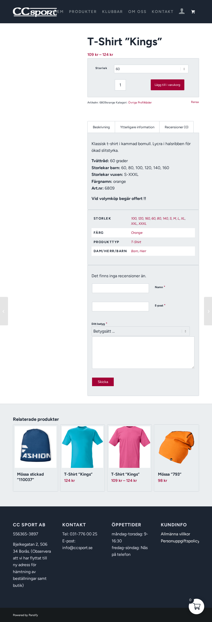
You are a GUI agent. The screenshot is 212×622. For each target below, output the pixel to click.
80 (159, 218)
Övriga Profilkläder (140, 102)
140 (165, 218)
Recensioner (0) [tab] (176, 127)
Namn (160, 287)
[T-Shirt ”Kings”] (4, 311)
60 (153, 218)
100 (134, 218)
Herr (143, 251)
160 (147, 218)
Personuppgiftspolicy (180, 540)
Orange (136, 233)
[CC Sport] (35, 11)
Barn (134, 251)
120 (140, 218)
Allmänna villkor (175, 533)
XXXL (143, 224)
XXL (134, 224)
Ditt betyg (99, 324)
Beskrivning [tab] (101, 127)
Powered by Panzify (25, 615)
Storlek (101, 68)
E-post (160, 305)
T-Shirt (136, 242)
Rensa (195, 102)
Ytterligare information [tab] (137, 127)
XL (183, 218)
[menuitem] (58, 11)
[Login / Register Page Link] (181, 12)
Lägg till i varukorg (167, 85)
